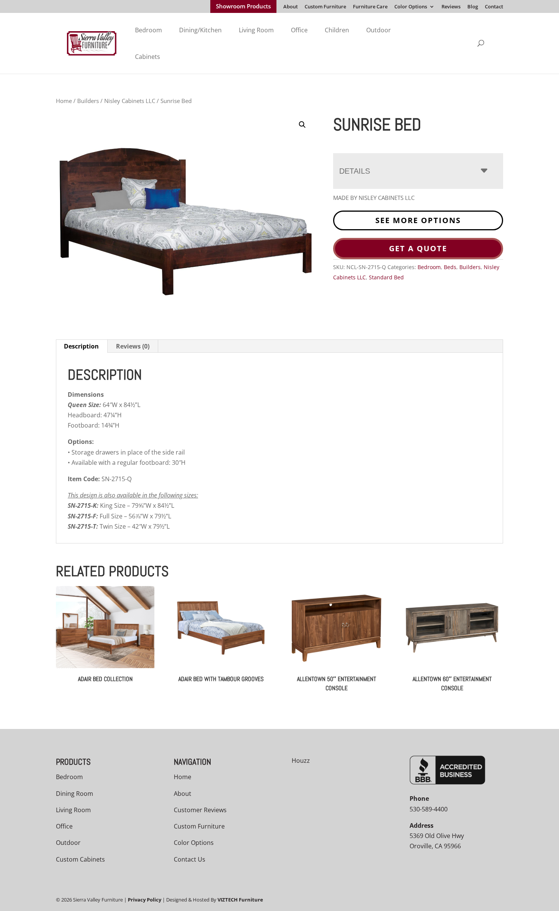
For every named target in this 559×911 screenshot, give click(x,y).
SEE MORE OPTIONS (418, 220)
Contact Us (189, 859)
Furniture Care (370, 7)
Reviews (451, 7)
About (290, 7)
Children (337, 30)
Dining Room (74, 793)
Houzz (301, 760)
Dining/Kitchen (200, 30)
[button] (302, 125)
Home (64, 101)
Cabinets (147, 56)
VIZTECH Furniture (240, 899)
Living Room (256, 30)
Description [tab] (81, 346)
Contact (494, 7)
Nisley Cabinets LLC (129, 101)
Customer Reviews (200, 810)
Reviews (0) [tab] (132, 346)
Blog (472, 7)
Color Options (410, 7)
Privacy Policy (144, 899)
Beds (450, 267)
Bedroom (148, 30)
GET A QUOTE (418, 248)
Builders (88, 101)
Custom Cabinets (80, 859)
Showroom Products (243, 7)
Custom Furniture (325, 7)
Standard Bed (386, 277)
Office (299, 30)
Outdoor (378, 30)
